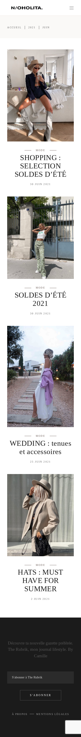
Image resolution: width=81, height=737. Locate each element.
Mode (40, 150)
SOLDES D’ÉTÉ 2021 (41, 299)
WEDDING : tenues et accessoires (40, 447)
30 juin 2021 (40, 184)
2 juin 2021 (40, 599)
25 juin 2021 (40, 461)
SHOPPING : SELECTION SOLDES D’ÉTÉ (41, 166)
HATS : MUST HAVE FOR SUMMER (40, 580)
